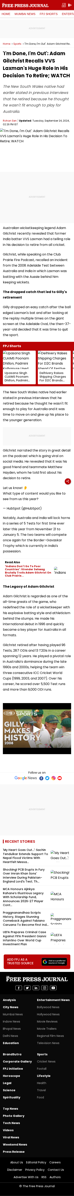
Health (41, 1083)
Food (40, 1097)
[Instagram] (53, 778)
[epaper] (64, 5)
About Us (16, 1162)
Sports (17, 44)
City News (10, 1007)
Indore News (11, 1021)
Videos (8, 1130)
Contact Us (56, 1170)
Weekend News (15, 1144)
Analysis (9, 1000)
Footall (41, 1069)
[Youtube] (60, 778)
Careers (55, 1162)
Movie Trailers (47, 1029)
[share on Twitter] (27, 988)
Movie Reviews (47, 1021)
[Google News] (26, 778)
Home (6, 14)
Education (11, 1043)
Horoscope (11, 1076)
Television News (48, 1043)
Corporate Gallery (17, 1061)
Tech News (11, 1123)
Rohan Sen (10, 120)
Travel (41, 1090)
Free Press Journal (25, 5)
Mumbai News (25, 14)
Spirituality (11, 1097)
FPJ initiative (13, 1069)
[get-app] (70, 5)
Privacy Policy (35, 1170)
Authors (55, 1177)
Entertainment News (53, 1000)
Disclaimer (14, 1170)
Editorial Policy (36, 1162)
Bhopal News (12, 1029)
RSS (44, 1177)
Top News (10, 1109)
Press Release (14, 1152)
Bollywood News (48, 1007)
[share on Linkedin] (36, 988)
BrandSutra (12, 1054)
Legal (7, 1083)
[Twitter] (47, 778)
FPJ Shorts (49, 14)
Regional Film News (50, 1036)
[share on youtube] (53, 988)
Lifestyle (44, 1076)
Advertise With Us (26, 1177)
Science (9, 1090)
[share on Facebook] (18, 988)
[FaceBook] (41, 778)
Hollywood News (48, 1014)
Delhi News (10, 1036)
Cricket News (46, 1061)
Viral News (11, 1137)
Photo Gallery (13, 1116)
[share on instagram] (44, 988)
